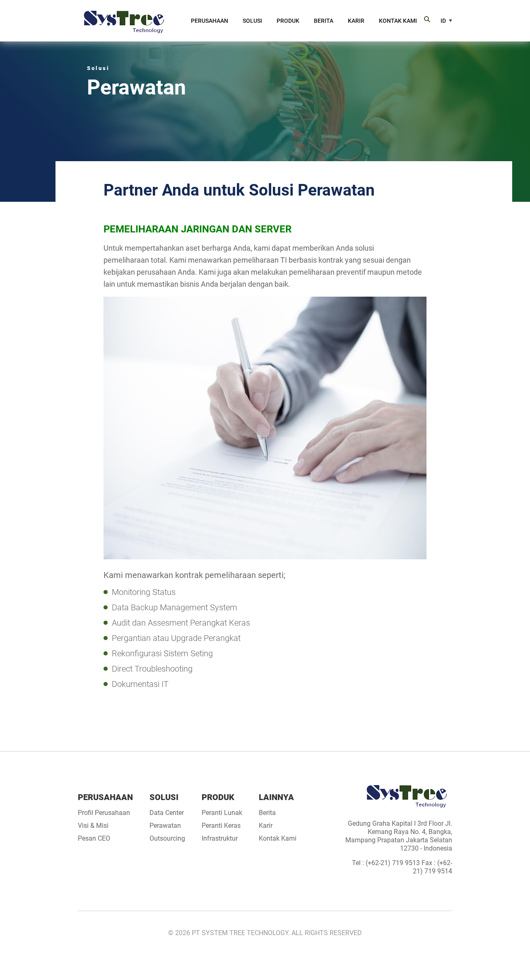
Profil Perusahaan (104, 813)
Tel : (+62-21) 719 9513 (387, 863)
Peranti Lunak (222, 813)
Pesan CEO (94, 838)
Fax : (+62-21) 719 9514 (432, 867)
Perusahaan (209, 20)
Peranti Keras (221, 825)
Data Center (166, 813)
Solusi (252, 20)
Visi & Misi (93, 825)
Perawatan (165, 825)
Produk (288, 20)
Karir (356, 20)
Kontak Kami (398, 20)
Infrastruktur (220, 838)
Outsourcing (167, 838)
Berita (323, 20)
